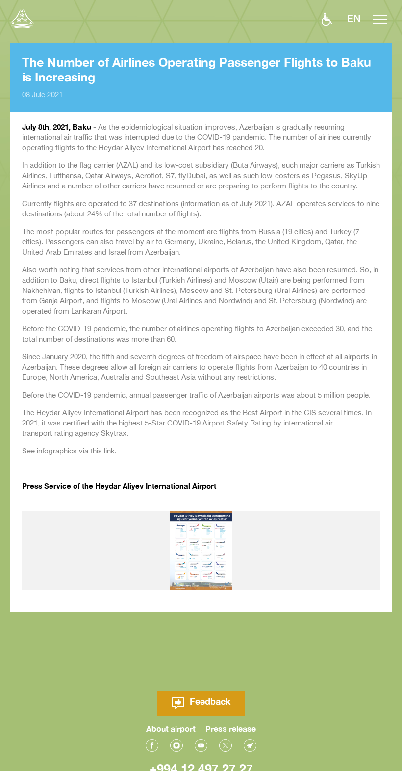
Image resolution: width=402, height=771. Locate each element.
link (109, 451)
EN (353, 18)
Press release (230, 728)
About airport (171, 728)
